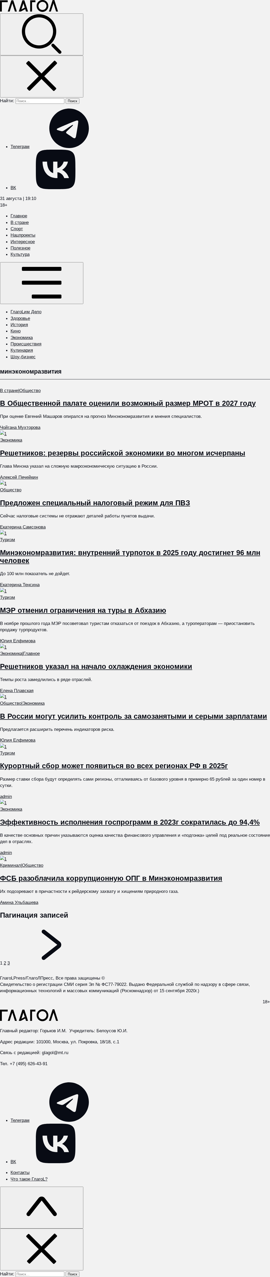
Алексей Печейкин (19, 477)
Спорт (17, 228)
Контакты (20, 1172)
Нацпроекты (23, 235)
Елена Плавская (16, 690)
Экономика (22, 337)
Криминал (10, 865)
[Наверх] (41, 1208)
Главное (19, 215)
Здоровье (20, 318)
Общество (30, 390)
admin (6, 796)
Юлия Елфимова (17, 640)
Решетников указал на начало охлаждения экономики (96, 667)
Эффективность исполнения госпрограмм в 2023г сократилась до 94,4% (130, 822)
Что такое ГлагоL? (29, 1179)
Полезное (20, 248)
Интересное (23, 241)
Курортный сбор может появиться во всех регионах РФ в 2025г (114, 766)
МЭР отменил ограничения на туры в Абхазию (83, 610)
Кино (16, 331)
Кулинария (22, 350)
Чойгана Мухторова (20, 427)
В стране (20, 222)
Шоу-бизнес (23, 356)
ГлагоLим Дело (26, 311)
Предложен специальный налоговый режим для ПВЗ (95, 503)
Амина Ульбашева (19, 902)
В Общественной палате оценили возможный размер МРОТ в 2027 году (128, 403)
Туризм (7, 539)
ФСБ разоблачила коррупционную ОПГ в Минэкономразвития (111, 878)
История (19, 324)
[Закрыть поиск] (41, 76)
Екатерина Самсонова (23, 527)
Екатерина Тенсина (20, 584)
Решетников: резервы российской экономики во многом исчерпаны (122, 453)
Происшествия (26, 343)
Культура (20, 254)
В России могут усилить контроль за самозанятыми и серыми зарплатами (133, 716)
